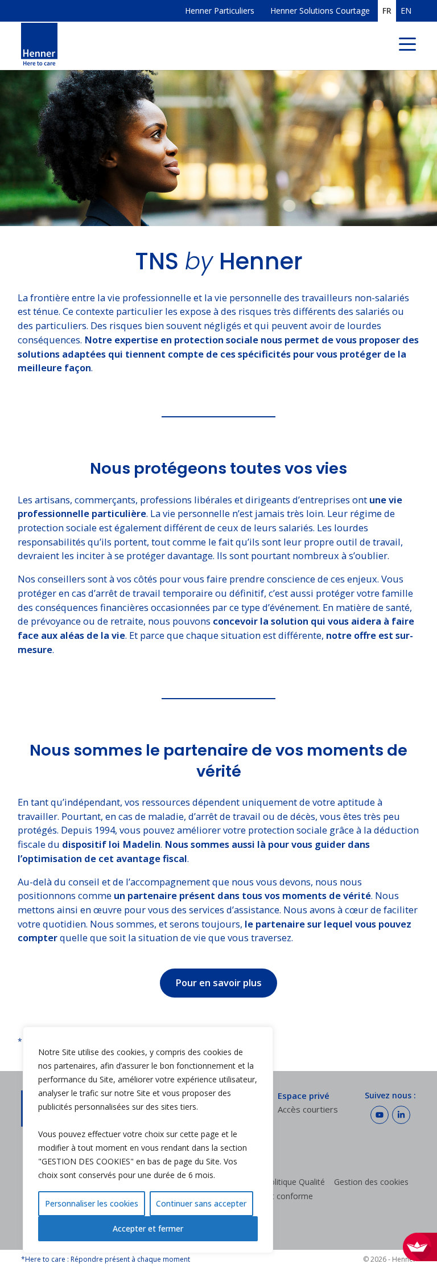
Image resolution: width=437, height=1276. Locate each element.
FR (386, 11)
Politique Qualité (295, 1181)
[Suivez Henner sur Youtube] (379, 1115)
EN (406, 11)
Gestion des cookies (371, 1181)
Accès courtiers (308, 1109)
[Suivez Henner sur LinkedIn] (401, 1115)
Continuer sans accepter (201, 1203)
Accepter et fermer (148, 1228)
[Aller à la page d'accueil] (39, 46)
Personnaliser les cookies (91, 1203)
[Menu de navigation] (407, 46)
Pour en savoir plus (218, 982)
